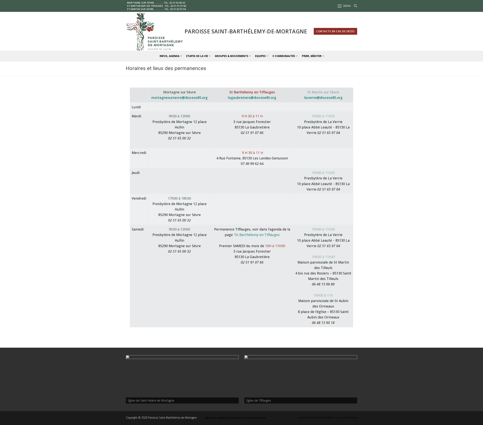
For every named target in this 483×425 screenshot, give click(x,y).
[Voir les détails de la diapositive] (182, 379)
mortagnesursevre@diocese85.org (179, 97)
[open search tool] (355, 6)
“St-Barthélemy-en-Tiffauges (257, 234)
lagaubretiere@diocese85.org (252, 97)
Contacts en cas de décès (335, 31)
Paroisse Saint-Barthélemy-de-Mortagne (246, 31)
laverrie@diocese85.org (323, 97)
